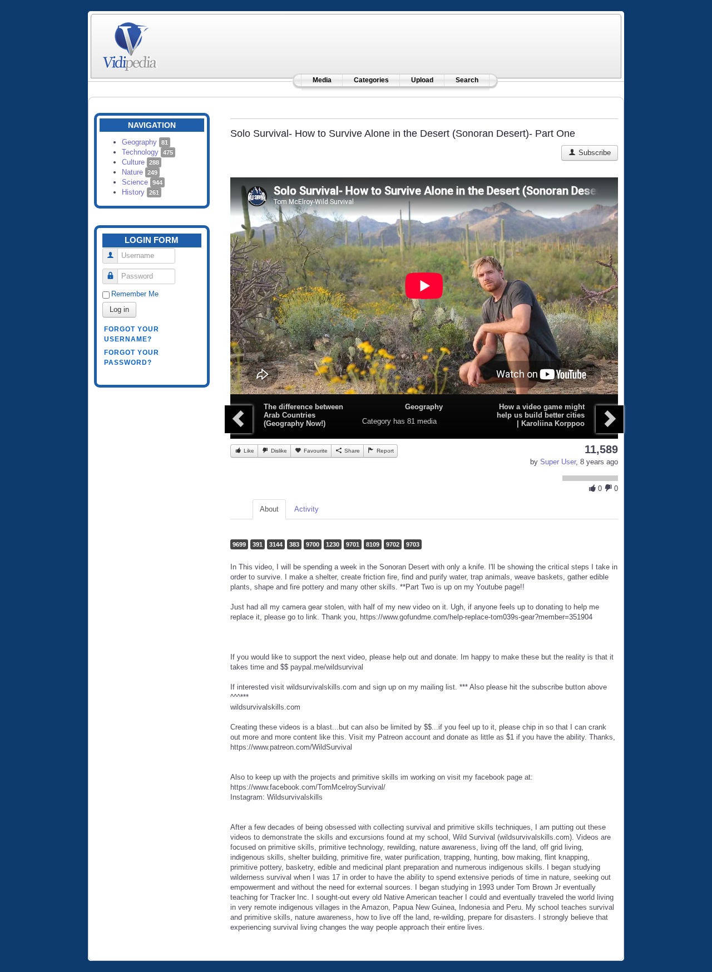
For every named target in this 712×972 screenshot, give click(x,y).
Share (351, 451)
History (140, 192)
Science (142, 182)
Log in (119, 309)
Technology (147, 152)
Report (384, 451)
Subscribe (593, 152)
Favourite (315, 451)
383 (294, 544)
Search (467, 80)
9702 (392, 544)
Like (248, 451)
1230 (332, 544)
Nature (139, 172)
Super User (558, 462)
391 (258, 544)
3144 (276, 544)
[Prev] (239, 419)
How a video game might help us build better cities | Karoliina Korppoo (541, 415)
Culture (140, 162)
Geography (145, 142)
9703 (412, 544)
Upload (422, 80)
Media (322, 80)
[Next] (610, 419)
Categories (371, 80)
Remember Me (135, 294)
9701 (352, 544)
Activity (306, 509)
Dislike (278, 451)
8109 (372, 544)
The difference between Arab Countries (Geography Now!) (303, 415)
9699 (239, 544)
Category (376, 421)
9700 (312, 544)
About (269, 509)
